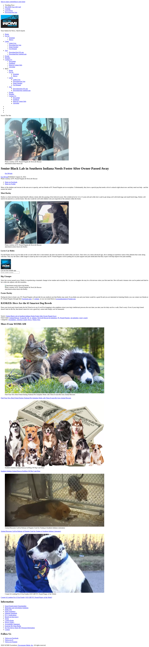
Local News (9, 10)
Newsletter (12, 61)
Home (7, 34)
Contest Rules (9, 620)
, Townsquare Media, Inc (25, 645)
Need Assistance (10, 611)
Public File (8, 609)
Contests (7, 9)
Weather (7, 58)
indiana (34, 318)
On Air (7, 36)
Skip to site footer (19, 2)
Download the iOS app (16, 52)
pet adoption (74, 318)
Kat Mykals (4, 177)
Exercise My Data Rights (13, 626)
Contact (7, 629)
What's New (36, 320)
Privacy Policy (9, 622)
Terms (7, 619)
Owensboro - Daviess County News (20, 320)
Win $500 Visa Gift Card (13, 7)
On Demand (13, 49)
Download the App (11, 12)
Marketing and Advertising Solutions (16, 608)
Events (7, 56)
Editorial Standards (11, 613)
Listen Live (12, 43)
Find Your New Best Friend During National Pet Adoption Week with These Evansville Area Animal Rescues (36, 398)
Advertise (12, 67)
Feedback (12, 63)
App (6, 50)
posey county (83, 318)
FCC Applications (10, 615)
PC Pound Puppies (64, 318)
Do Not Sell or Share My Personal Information (20, 628)
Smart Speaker (13, 47)
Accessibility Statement (12, 624)
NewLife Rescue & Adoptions (47, 318)
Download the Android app (17, 54)
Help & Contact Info (15, 65)
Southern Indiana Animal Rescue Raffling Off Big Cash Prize (20, 471)
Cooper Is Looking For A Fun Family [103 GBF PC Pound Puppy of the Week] (26, 597)
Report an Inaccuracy (12, 617)
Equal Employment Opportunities (15, 606)
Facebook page (27, 299)
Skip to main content (7, 2)
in (30, 318)
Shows (11, 39)
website (36, 299)
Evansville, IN (24, 318)
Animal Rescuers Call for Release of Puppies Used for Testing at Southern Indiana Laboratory (31, 531)
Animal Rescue (14, 318)
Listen (7, 41)
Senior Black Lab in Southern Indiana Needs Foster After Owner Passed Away (31, 316)
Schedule (12, 38)
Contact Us (8, 59)
